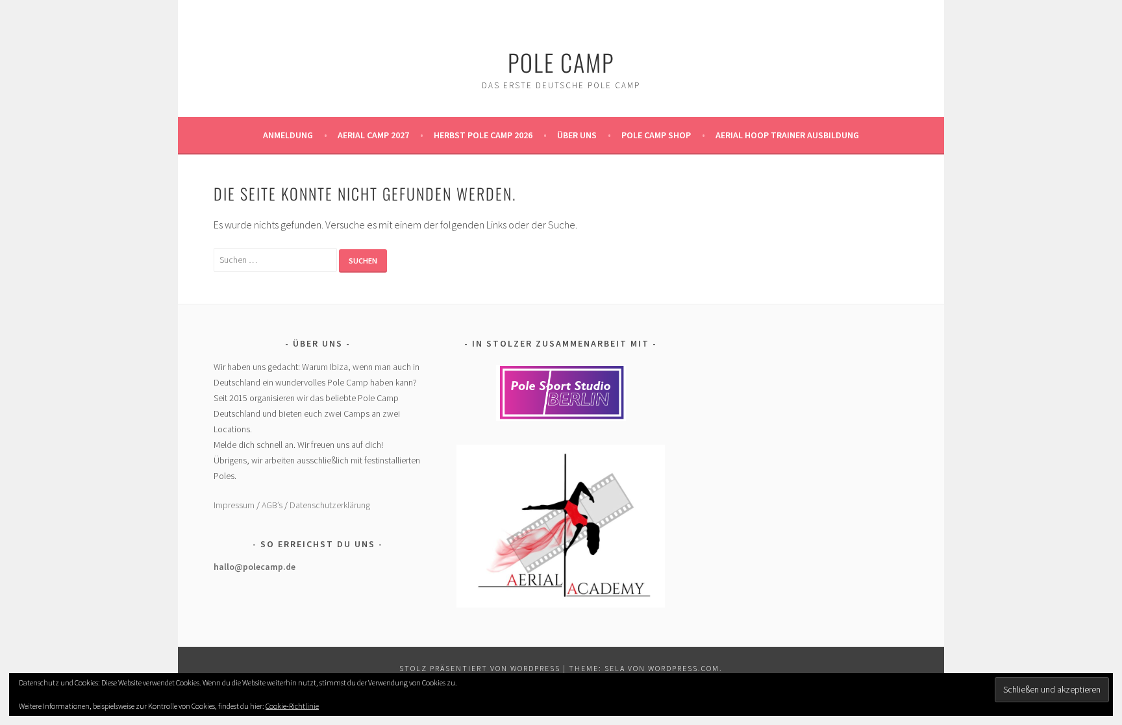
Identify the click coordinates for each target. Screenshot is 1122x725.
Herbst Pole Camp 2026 (483, 135)
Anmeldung (288, 135)
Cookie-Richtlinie (292, 706)
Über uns (577, 135)
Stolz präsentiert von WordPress (479, 668)
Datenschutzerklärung (330, 505)
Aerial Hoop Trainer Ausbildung (787, 135)
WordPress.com (683, 668)
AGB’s (272, 505)
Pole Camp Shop (656, 135)
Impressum (234, 505)
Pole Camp (561, 62)
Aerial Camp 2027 (373, 135)
